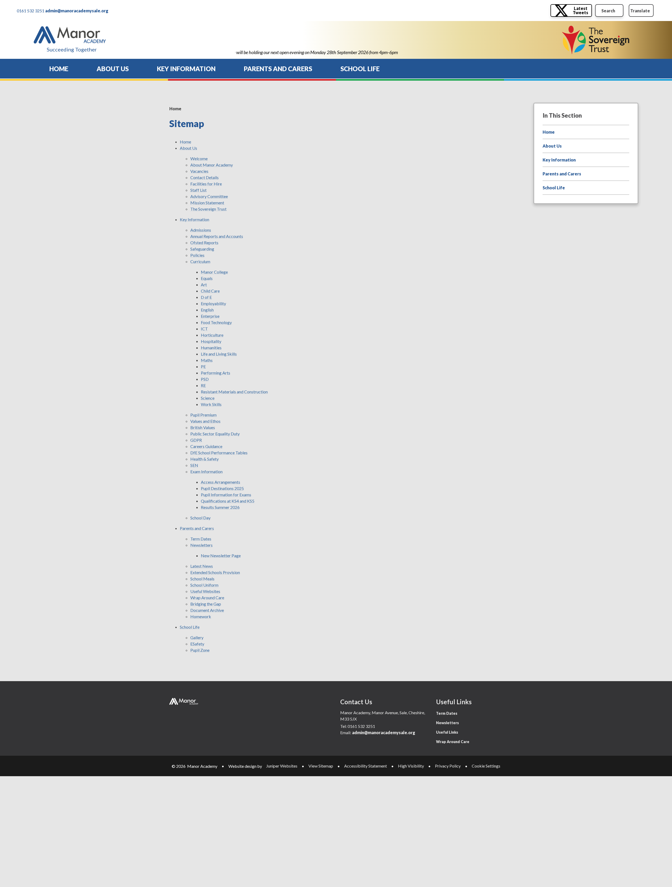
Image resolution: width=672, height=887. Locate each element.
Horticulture (212, 334)
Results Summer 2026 (220, 507)
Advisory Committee (209, 196)
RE (203, 385)
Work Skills (211, 404)
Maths (207, 360)
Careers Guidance (206, 446)
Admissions (200, 229)
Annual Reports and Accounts (216, 236)
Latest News (201, 565)
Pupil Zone (199, 650)
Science (207, 397)
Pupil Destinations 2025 (222, 488)
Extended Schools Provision (215, 572)
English (207, 309)
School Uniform (204, 584)
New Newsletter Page (221, 555)
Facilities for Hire (206, 183)
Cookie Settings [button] (486, 765)
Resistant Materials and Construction (234, 391)
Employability (213, 303)
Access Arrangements (220, 481)
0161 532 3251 (30, 10)
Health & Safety (204, 458)
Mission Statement (207, 202)
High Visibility (411, 765)
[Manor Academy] (70, 35)
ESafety (197, 643)
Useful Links (447, 732)
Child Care (210, 290)
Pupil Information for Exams (226, 494)
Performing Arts (215, 372)
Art (204, 284)
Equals (207, 278)
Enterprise (210, 316)
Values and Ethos (205, 421)
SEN (194, 465)
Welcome (199, 158)
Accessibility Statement (365, 765)
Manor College (214, 271)
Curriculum (200, 261)
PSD (205, 379)
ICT (204, 328)
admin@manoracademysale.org (76, 10)
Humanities (211, 347)
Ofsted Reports (204, 242)
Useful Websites (205, 591)
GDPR (196, 439)
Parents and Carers (197, 528)
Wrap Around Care (207, 597)
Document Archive (207, 610)
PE (203, 366)
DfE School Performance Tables (219, 452)
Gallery (196, 637)
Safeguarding (202, 248)
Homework (200, 616)
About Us (188, 147)
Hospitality (211, 341)
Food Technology (216, 322)
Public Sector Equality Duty (215, 433)
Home (175, 108)
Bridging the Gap (205, 603)
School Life (190, 626)
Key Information (194, 219)
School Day (200, 517)
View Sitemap (320, 765)
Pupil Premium (203, 414)
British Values (202, 427)
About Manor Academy (211, 164)
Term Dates (200, 538)
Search (608, 10)
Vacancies (199, 171)
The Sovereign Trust (208, 208)
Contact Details (204, 177)
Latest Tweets (580, 10)
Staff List (198, 189)
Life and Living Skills (219, 353)
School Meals (202, 578)
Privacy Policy (448, 765)
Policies (197, 255)
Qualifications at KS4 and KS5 (227, 500)
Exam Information (206, 471)
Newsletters (201, 544)
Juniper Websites (281, 765)
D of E (206, 297)
